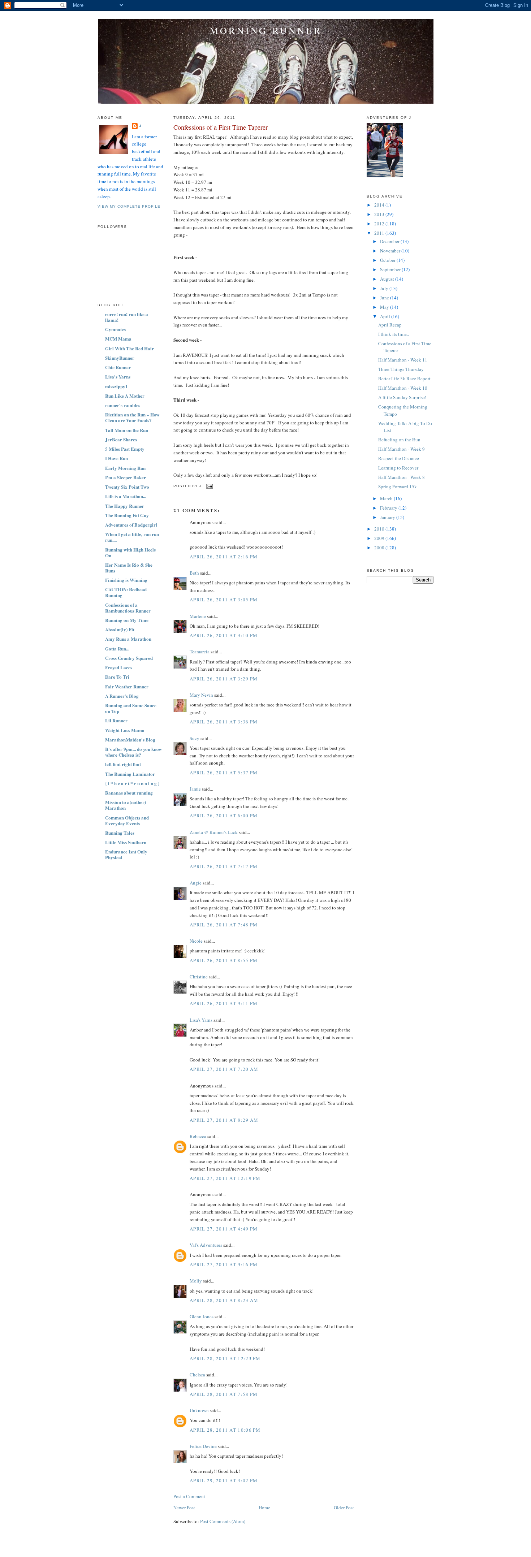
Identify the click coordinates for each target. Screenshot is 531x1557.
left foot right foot (123, 764)
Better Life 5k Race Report (404, 378)
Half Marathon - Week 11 (402, 359)
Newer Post (184, 1507)
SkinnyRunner (119, 357)
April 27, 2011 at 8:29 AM (224, 1120)
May (385, 307)
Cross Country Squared (129, 657)
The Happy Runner (124, 505)
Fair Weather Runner (126, 686)
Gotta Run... (117, 648)
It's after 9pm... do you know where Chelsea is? (133, 751)
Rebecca (198, 1136)
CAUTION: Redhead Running (126, 592)
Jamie (195, 789)
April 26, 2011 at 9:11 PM (224, 1003)
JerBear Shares (121, 439)
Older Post (344, 1507)
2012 (379, 223)
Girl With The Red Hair (129, 348)
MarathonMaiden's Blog (130, 739)
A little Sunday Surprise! (402, 397)
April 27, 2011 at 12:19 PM (225, 1178)
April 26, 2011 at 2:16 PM (224, 556)
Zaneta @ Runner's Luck (214, 832)
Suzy (194, 738)
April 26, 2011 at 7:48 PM (224, 924)
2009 (379, 538)
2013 (379, 214)
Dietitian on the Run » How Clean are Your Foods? (132, 417)
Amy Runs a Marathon (128, 638)
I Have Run (116, 458)
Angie (196, 882)
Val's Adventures (206, 1245)
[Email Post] (208, 486)
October (388, 260)
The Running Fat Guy (127, 515)
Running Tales (119, 832)
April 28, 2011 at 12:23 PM (225, 1358)
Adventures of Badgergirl (131, 524)
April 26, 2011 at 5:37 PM (224, 772)
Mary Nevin (201, 695)
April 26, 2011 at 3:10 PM (224, 635)
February (389, 508)
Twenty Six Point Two (127, 486)
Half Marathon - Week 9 (401, 449)
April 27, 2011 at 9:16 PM (224, 1264)
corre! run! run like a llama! (126, 317)
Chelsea (197, 1374)
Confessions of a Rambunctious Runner (128, 607)
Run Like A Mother (124, 395)
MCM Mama (118, 338)
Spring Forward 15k (397, 486)
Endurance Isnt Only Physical (126, 854)
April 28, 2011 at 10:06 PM (225, 1430)
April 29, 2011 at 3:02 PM (224, 1480)
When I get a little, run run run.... (132, 537)
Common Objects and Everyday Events (127, 820)
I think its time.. (393, 334)
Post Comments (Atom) (222, 1521)
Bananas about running (129, 792)
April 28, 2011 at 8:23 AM (224, 1300)
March (387, 498)
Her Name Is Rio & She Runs (128, 567)
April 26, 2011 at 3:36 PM (224, 721)
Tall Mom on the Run (126, 430)
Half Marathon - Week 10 (402, 388)
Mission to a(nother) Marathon (125, 805)
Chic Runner (118, 367)
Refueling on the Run (399, 439)
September (391, 269)
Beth (194, 573)
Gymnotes (115, 329)
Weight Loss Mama (124, 730)
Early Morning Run (125, 467)
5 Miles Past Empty (124, 448)
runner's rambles (122, 405)
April (385, 316)
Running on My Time (126, 620)
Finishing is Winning (126, 579)
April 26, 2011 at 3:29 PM (224, 678)
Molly (196, 1280)
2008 (379, 547)
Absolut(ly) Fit (119, 629)
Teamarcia (200, 651)
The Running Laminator (130, 773)
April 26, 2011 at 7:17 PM (224, 866)
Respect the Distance (398, 458)
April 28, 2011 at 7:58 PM (224, 1394)
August (387, 279)
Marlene (198, 616)
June (385, 297)
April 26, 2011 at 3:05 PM (224, 599)
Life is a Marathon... (125, 496)
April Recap (390, 324)
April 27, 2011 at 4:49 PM (224, 1228)
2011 (379, 233)
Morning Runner (266, 30)
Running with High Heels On (130, 552)
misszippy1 (116, 386)
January (388, 517)
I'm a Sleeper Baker (125, 477)
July (384, 288)
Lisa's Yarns (117, 376)
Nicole (196, 941)
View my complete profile (129, 206)
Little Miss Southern (125, 842)
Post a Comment (189, 1496)
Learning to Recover (398, 467)
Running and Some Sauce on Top (130, 708)
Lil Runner (116, 720)
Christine (199, 976)
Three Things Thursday (401, 369)
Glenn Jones (201, 1316)
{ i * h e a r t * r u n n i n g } (132, 783)
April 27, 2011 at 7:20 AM (224, 1069)
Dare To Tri (117, 676)
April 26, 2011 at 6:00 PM (224, 815)
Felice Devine (203, 1446)
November (390, 250)
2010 (379, 529)
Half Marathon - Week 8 (401, 477)
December (390, 241)
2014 (379, 205)
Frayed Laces (118, 667)
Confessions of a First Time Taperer (220, 127)
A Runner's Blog (122, 695)
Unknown (199, 1410)
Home (264, 1507)
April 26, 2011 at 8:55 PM (224, 960)
